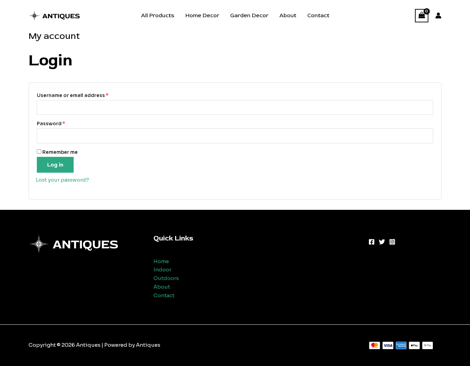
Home (161, 261)
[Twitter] (382, 242)
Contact (318, 15)
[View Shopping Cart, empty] (422, 15)
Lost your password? (62, 179)
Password (62, 123)
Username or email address (84, 95)
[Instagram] (392, 242)
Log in (55, 164)
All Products (157, 15)
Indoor (162, 269)
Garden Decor (249, 15)
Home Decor (202, 15)
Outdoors (166, 278)
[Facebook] (371, 242)
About (287, 15)
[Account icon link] (438, 15)
